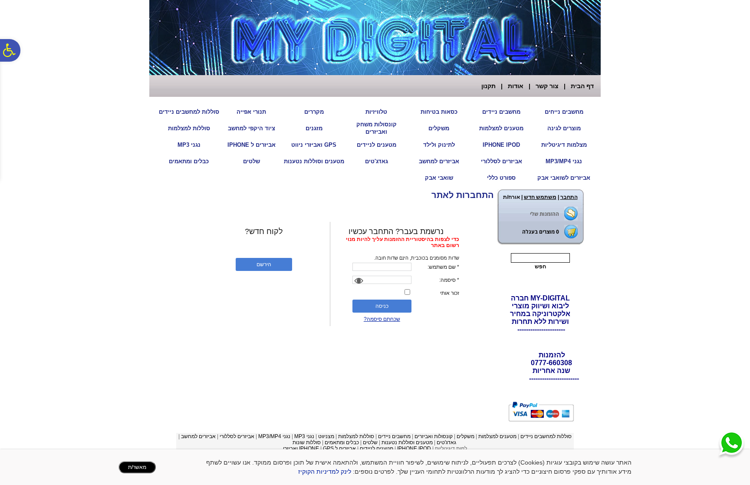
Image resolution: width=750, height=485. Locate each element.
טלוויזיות (376, 112)
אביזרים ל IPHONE (251, 145)
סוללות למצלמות (189, 128)
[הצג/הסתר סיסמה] (358, 280)
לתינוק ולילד (439, 145)
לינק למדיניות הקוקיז (324, 471)
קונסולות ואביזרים (433, 436)
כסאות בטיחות (439, 112)
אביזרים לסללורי (501, 161)
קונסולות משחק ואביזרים (376, 128)
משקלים (438, 128)
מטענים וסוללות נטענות (314, 161)
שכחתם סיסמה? (382, 319)
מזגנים (314, 128)
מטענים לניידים (376, 145)
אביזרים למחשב (439, 161)
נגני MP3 (189, 145)
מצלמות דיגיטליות (564, 145)
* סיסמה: (449, 280)
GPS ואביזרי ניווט (313, 145)
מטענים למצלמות (501, 128)
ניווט (323, 436)
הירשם (264, 264)
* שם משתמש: (443, 267)
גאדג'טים (376, 161)
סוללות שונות (307, 442)
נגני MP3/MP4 (564, 161)
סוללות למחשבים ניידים (189, 112)
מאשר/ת (137, 467)
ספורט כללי (501, 178)
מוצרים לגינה (564, 128)
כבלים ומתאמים (189, 161)
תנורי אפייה (251, 112)
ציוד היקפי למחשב (251, 128)
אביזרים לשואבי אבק (563, 178)
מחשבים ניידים (501, 112)
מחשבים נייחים (564, 112)
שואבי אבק (439, 178)
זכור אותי (449, 293)
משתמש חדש (540, 197)
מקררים (314, 112)
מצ (331, 436)
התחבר (569, 197)
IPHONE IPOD (501, 145)
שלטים (251, 161)
